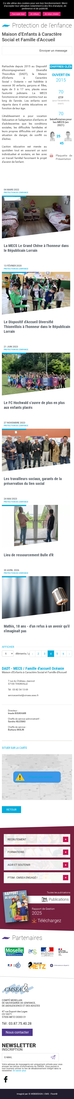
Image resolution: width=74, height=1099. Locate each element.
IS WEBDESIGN (35, 1094)
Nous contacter (17, 1032)
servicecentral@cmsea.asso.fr (23, 695)
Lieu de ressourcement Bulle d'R (29, 555)
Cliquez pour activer (40, 776)
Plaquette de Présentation (64, 157)
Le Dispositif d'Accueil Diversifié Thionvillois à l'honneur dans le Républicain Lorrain (37, 327)
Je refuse (34, 14)
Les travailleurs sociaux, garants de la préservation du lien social (33, 481)
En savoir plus (19, 1070)
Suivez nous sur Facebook (5, 1079)
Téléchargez (49, 920)
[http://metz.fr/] (37, 965)
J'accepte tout (18, 14)
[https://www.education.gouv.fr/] (14, 965)
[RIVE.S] (16, 906)
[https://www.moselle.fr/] (14, 951)
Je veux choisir (52, 14)
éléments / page (25, 653)
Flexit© (54, 1094)
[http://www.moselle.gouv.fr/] (47, 951)
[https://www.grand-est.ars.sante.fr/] (32, 951)
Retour (11, 809)
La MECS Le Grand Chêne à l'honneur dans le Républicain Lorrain (36, 248)
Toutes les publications (58, 892)
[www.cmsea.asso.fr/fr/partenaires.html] (59, 965)
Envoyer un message (53, 50)
